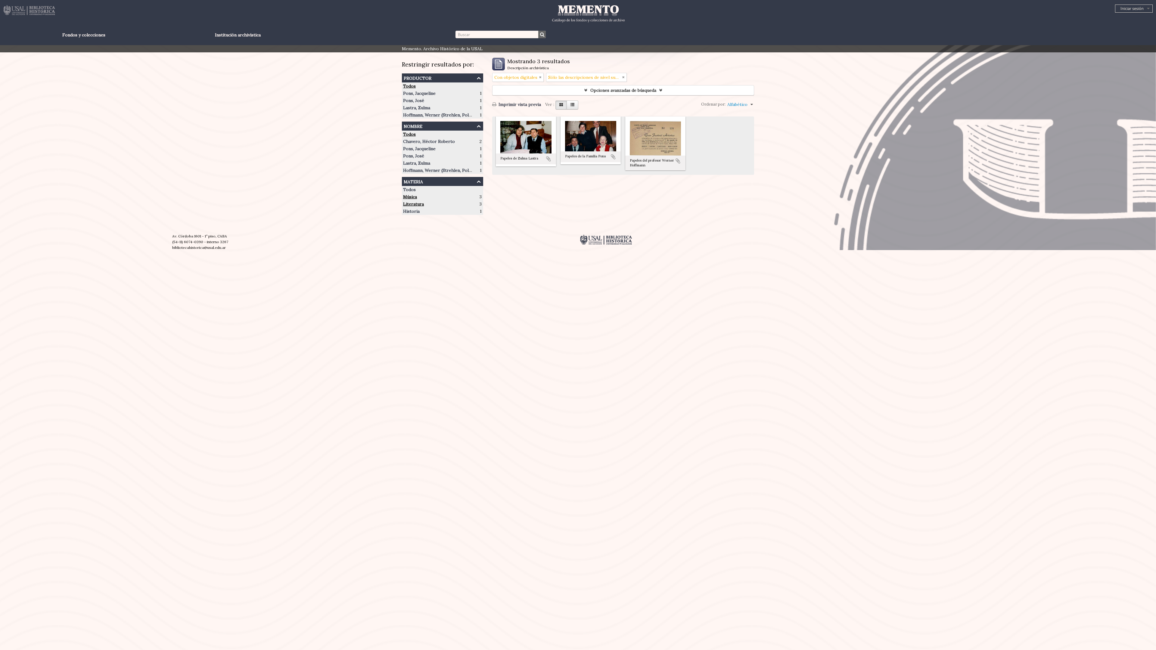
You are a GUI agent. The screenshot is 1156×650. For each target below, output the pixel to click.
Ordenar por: (713, 104)
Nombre (413, 125)
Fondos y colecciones (83, 35)
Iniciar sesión (1132, 8)
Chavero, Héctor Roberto (429, 141)
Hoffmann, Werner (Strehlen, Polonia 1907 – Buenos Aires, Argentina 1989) (477, 115)
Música (410, 197)
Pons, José (413, 100)
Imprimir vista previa (519, 104)
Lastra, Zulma (416, 107)
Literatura (413, 204)
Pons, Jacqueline (419, 93)
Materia (413, 181)
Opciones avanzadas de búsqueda (623, 90)
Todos (409, 86)
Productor (417, 77)
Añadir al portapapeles (548, 159)
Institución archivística (238, 35)
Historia (411, 211)
